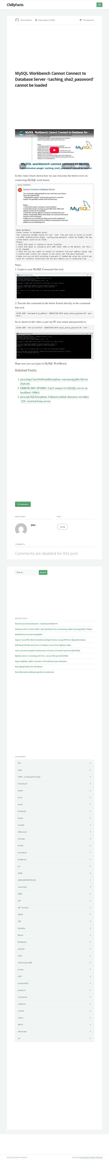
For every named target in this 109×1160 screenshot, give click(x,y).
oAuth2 (21, 949)
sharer (21, 1018)
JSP (19, 921)
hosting (21, 839)
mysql (62, 527)
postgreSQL (23, 983)
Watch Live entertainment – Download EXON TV (36, 623)
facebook (22, 811)
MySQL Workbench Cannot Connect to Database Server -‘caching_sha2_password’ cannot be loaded (54, 79)
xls (19, 1038)
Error (20, 797)
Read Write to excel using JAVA (28, 634)
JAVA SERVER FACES (27, 880)
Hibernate (22, 832)
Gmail (20, 818)
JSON (20, 914)
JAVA (20, 873)
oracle (20, 969)
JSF (19, 901)
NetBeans (22, 942)
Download (22, 784)
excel (20, 804)
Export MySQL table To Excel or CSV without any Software (41, 661)
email (20, 790)
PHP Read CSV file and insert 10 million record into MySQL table (43, 645)
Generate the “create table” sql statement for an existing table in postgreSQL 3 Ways (53, 629)
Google (21, 825)
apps (20, 770)
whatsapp (22, 1031)
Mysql (29, 20)
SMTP (20, 1024)
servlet (21, 1011)
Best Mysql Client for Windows (28, 666)
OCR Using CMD (25, 962)
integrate (22, 859)
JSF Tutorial (23, 907)
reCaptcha (22, 997)
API (19, 763)
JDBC (20, 894)
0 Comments (88, 20)
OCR (20, 956)
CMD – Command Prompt (29, 777)
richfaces (22, 1004)
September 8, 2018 (46, 20)
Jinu (22, 20)
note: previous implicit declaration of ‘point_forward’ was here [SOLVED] (47, 650)
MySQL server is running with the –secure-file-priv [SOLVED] (41, 656)
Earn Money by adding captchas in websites (34, 672)
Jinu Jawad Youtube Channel (91, 1157)
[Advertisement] (54, 47)
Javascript (22, 887)
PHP (20, 976)
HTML (20, 845)
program (21, 990)
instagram (22, 852)
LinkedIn (21, 928)
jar (19, 866)
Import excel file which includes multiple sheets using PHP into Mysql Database (50, 640)
